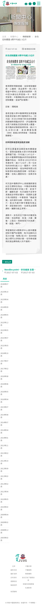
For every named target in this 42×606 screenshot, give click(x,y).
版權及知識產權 (28, 584)
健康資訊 (14, 581)
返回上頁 (8, 262)
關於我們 (14, 573)
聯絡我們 (14, 585)
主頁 (13, 566)
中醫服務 (28, 570)
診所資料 (14, 577)
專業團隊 (28, 573)
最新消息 (14, 570)
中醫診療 (28, 566)
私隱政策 (28, 588)
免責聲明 (14, 591)
